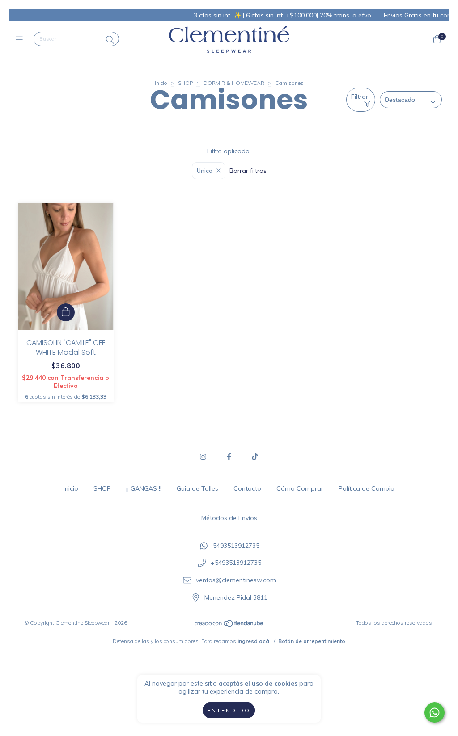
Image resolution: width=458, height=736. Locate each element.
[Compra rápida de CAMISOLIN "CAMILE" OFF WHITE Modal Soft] (66, 312)
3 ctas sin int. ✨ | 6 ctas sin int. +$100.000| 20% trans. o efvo (266, 15)
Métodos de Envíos (229, 518)
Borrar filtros (248, 171)
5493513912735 (236, 546)
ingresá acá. (254, 641)
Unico (204, 170)
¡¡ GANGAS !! (143, 488)
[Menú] (21, 39)
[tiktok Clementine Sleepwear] (255, 457)
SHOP (185, 83)
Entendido (228, 710)
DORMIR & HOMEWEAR (234, 83)
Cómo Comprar (299, 488)
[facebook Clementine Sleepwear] (229, 457)
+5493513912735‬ (236, 563)
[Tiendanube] (229, 625)
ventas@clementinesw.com (236, 580)
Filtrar (359, 97)
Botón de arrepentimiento (311, 641)
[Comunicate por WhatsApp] (434, 712)
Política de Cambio (366, 488)
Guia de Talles (197, 488)
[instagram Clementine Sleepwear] (203, 457)
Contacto (247, 488)
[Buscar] (110, 40)
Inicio (161, 83)
